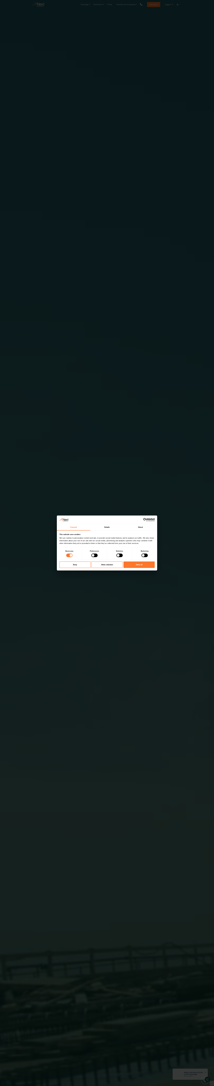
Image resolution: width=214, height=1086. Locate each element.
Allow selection (107, 565)
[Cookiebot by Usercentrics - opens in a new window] (145, 519)
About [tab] (140, 527)
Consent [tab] (73, 527)
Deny (75, 565)
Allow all (139, 565)
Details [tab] (107, 527)
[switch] (94, 555)
